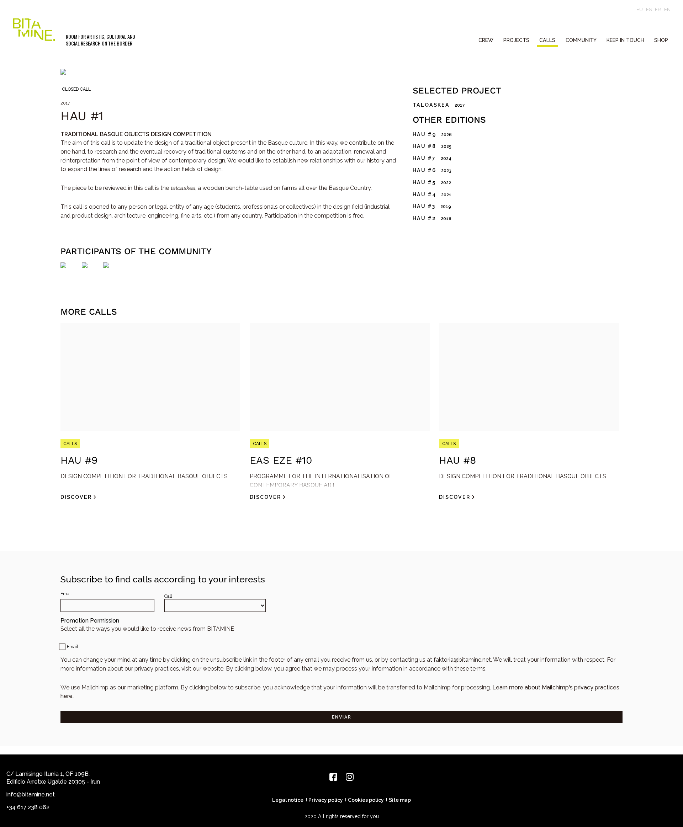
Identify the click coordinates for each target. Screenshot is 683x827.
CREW (485, 40)
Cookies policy (366, 800)
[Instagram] (350, 777)
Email (66, 593)
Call (168, 596)
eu (639, 9)
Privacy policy (325, 800)
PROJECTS (516, 40)
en (667, 9)
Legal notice (287, 800)
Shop (661, 40)
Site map (400, 800)
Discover (76, 497)
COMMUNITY (581, 40)
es (649, 9)
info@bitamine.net (30, 794)
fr (658, 9)
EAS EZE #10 (281, 460)
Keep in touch (625, 40)
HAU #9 (78, 460)
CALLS (547, 40)
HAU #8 (457, 460)
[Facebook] (333, 777)
